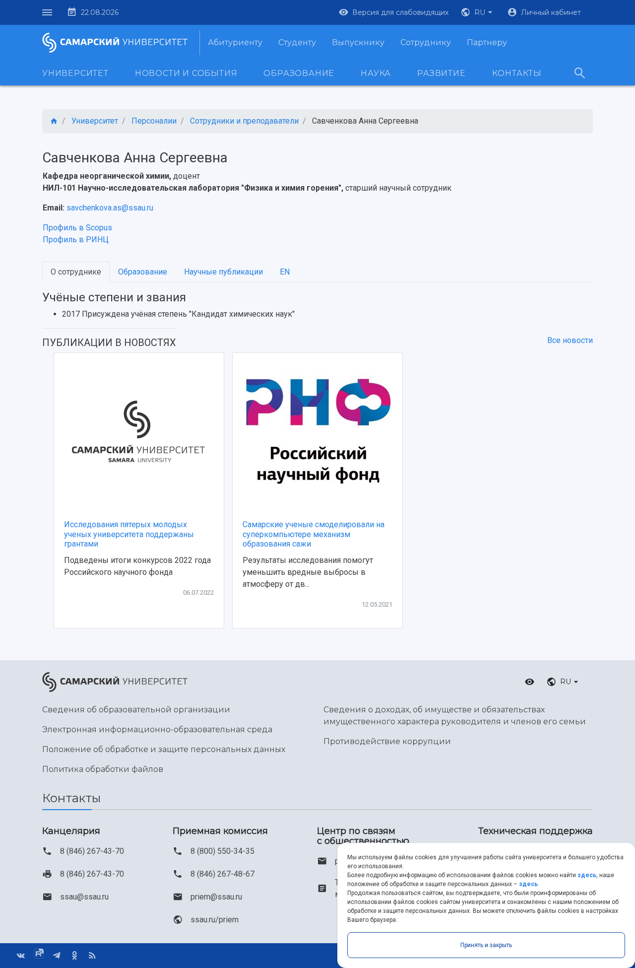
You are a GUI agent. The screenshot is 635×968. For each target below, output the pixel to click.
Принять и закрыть (486, 945)
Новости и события (186, 73)
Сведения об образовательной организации (136, 709)
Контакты (517, 73)
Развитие (441, 73)
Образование (298, 73)
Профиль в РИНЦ (76, 239)
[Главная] (54, 121)
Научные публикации (223, 272)
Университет (75, 73)
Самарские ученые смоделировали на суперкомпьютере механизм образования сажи (313, 534)
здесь (586, 875)
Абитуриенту (235, 42)
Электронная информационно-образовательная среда (157, 729)
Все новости (570, 340)
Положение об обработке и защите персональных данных (163, 749)
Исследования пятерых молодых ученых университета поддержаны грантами (129, 534)
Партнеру (487, 42)
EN (285, 272)
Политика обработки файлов (102, 769)
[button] (477, 12)
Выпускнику (358, 42)
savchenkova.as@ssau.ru (109, 207)
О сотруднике (76, 272)
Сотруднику (425, 42)
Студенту (297, 42)
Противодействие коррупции (387, 741)
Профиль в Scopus (77, 227)
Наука (376, 73)
